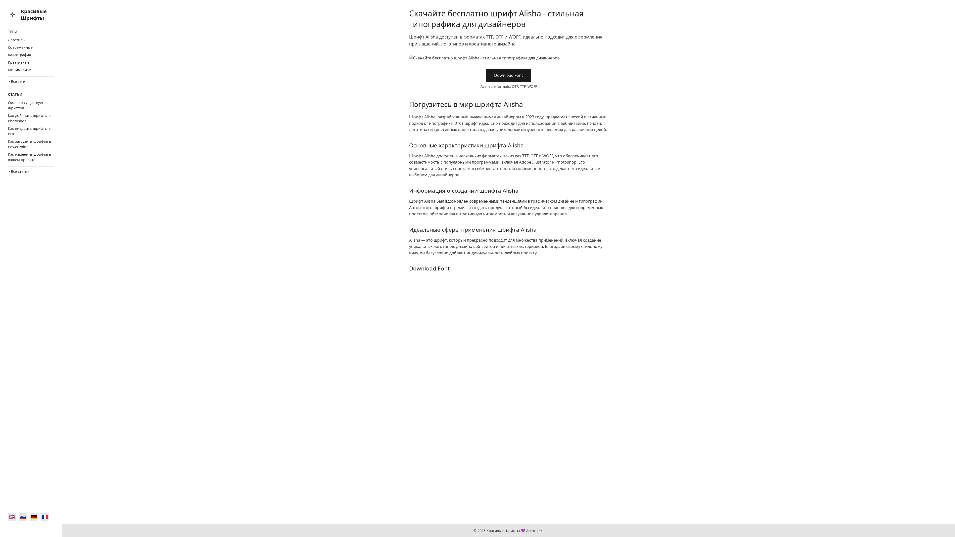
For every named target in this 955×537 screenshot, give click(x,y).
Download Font (508, 75)
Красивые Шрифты (34, 14)
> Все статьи (19, 171)
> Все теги (16, 81)
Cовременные (20, 47)
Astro (530, 530)
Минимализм (19, 69)
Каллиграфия (19, 54)
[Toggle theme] (12, 15)
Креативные (18, 62)
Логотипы (16, 40)
